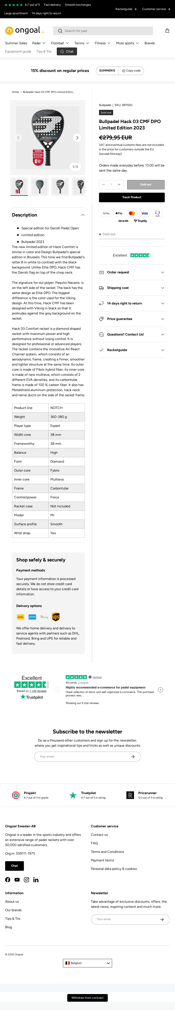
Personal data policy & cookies (114, 869)
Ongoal (19, 954)
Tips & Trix (44, 51)
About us (12, 902)
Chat (14, 866)
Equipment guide (18, 51)
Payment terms (102, 860)
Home (15, 91)
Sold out (146, 184)
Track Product (131, 197)
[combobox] (103, 30)
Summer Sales (16, 43)
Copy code (133, 70)
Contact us (99, 835)
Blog (8, 927)
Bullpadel (105, 105)
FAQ (94, 843)
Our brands (13, 910)
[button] (167, 30)
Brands (149, 43)
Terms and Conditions (107, 852)
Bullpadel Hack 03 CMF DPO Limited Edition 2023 (48, 91)
